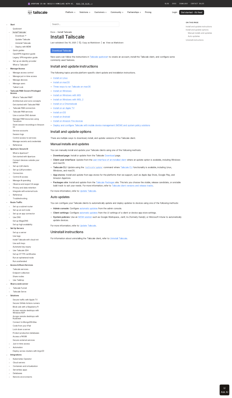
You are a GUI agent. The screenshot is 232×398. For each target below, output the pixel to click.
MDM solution (85, 217)
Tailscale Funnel (20, 288)
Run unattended (20, 261)
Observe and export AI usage (26, 184)
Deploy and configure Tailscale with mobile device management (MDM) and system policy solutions (101, 125)
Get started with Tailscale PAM (26, 104)
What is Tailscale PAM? (23, 97)
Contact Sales (197, 4)
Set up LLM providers (22, 170)
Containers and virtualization (25, 366)
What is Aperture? (20, 153)
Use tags (17, 236)
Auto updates (194, 36)
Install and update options (197, 30)
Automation (18, 347)
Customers (99, 12)
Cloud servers (19, 362)
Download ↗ (20, 36)
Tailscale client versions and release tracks (132, 185)
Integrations (16, 355)
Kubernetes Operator (22, 359)
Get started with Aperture (24, 156)
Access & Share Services (21, 265)
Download (183, 4)
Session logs (18, 134)
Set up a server (19, 232)
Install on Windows (62, 91)
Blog (167, 4)
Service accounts (20, 130)
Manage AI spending (22, 180)
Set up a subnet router (23, 206)
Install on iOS (59, 112)
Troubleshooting (20, 198)
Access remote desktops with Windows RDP (26, 311)
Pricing (148, 12)
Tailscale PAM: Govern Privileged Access (25, 92)
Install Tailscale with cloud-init (25, 239)
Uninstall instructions (195, 40)
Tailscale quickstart (99, 56)
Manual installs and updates (200, 33)
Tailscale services (20, 269)
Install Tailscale (19, 32)
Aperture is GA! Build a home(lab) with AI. (62, 4)
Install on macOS (61, 82)
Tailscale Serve (19, 291)
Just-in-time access (21, 344)
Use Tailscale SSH (21, 250)
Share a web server (19, 284)
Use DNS (17, 217)
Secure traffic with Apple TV (25, 299)
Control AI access (20, 177)
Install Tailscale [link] (65, 32)
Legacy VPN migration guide (25, 57)
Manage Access (17, 68)
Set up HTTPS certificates (24, 254)
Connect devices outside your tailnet (26, 161)
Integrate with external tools (25, 191)
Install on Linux (60, 78)
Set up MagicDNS (20, 221)
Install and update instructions (199, 27)
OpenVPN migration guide (24, 54)
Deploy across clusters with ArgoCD (28, 351)
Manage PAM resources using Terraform (26, 120)
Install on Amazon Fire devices (68, 121)
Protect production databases (26, 333)
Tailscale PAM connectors (24, 108)
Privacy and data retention (24, 188)
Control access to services (24, 138)
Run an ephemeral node (23, 257)
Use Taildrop (18, 280)
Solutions (83, 12)
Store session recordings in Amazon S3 (28, 126)
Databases (17, 373)
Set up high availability (22, 224)
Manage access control (23, 73)
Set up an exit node (21, 210)
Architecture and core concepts (27, 101)
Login (174, 12)
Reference (17, 145)
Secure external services (24, 340)
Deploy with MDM (23, 47)
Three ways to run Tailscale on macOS (72, 86)
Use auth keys (19, 243)
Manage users (19, 83)
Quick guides (18, 50)
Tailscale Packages (105, 182)
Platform (69, 12)
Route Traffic (16, 202)
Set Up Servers (17, 228)
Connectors (18, 173)
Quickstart (17, 29)
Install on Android (61, 116)
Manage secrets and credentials (27, 141)
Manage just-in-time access (25, 76)
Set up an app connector (24, 214)
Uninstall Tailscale (23, 43)
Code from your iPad (22, 326)
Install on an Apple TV (63, 108)
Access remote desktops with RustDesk (26, 317)
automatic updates (89, 208)
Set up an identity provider (24, 61)
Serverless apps (20, 370)
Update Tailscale (22, 39)
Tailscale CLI (126, 167)
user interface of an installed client (109, 159)
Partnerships (133, 12)
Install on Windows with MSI (67, 95)
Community (116, 12)
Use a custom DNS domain (24, 115)
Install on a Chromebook (65, 103)
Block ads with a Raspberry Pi (26, 307)
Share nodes (18, 276)
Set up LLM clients (21, 166)
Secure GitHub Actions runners (26, 303)
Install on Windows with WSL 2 (68, 99)
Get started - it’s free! (191, 12)
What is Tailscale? (20, 65)
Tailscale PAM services (23, 112)
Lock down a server (21, 329)
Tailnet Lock (18, 87)
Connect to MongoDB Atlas (25, 322)
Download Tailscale (61, 50)
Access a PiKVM (20, 336)
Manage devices (20, 80)
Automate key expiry (22, 247)
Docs (174, 4)
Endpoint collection (21, 273)
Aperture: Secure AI (19, 149)
